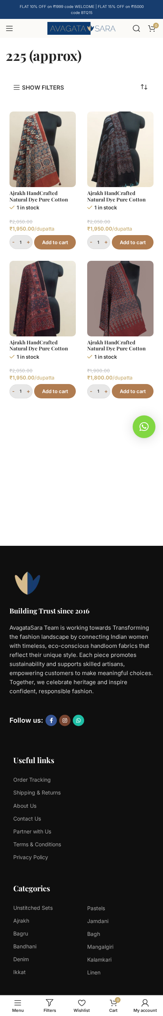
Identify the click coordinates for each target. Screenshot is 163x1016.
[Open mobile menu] (9, 28)
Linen (93, 972)
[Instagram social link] (65, 720)
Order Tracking (32, 779)
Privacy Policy (30, 857)
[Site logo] (81, 27)
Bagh (93, 934)
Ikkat (19, 972)
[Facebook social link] (51, 720)
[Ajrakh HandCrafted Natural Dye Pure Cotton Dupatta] (42, 149)
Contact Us (27, 818)
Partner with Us (32, 831)
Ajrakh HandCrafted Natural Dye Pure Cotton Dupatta (38, 198)
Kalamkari (99, 959)
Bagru (20, 933)
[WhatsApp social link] (78, 720)
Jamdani (97, 921)
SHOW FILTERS (43, 87)
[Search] (136, 28)
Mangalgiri (100, 946)
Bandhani (24, 946)
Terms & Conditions (37, 844)
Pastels (96, 908)
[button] (144, 426)
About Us (24, 805)
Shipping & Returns (37, 792)
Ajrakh (21, 920)
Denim (21, 959)
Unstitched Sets (33, 907)
